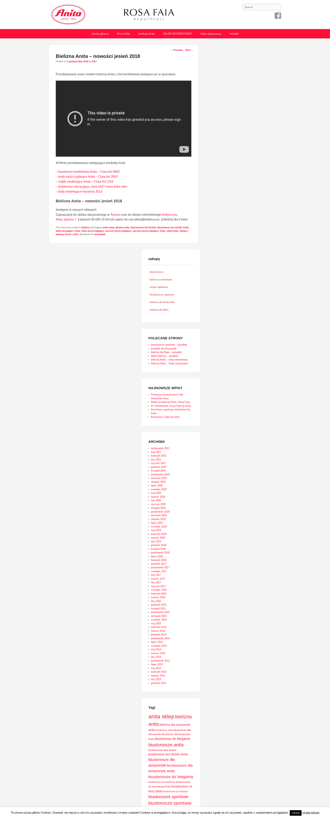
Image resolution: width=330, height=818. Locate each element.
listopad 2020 (158, 470)
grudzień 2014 (158, 634)
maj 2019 (156, 530)
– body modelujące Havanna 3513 (79, 191)
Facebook (278, 15)
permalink (100, 234)
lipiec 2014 (157, 642)
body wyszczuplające (92, 231)
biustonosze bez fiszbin (143, 227)
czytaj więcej (310, 812)
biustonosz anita (164, 730)
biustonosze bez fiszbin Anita (173, 227)
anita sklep (108, 227)
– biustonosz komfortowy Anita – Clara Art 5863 (88, 171)
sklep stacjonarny (210, 33)
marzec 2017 (158, 578)
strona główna (100, 33)
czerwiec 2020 (159, 489)
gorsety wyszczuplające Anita (149, 231)
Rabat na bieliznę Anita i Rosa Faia (170, 402)
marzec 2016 (158, 597)
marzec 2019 (158, 537)
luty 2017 (156, 582)
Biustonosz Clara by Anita (165, 416)
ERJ (94, 61)
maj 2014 (156, 649)
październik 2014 (160, 638)
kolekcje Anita (146, 33)
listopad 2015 (158, 608)
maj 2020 (156, 493)
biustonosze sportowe (168, 796)
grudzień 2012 (158, 683)
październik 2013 (160, 660)
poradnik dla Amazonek (164, 348)
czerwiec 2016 (159, 589)
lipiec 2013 (157, 664)
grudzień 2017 (158, 563)
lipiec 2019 (157, 522)
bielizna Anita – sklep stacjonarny (169, 363)
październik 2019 (160, 511)
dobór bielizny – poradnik (164, 356)
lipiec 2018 (157, 556)
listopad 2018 (158, 548)
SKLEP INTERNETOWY (177, 33)
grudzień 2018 (158, 545)
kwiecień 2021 (159, 455)
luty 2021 (156, 459)
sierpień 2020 (158, 481)
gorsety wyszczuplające (119, 231)
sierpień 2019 (158, 519)
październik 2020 (160, 474)
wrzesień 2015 (159, 616)
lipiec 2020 (157, 485)
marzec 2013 (158, 675)
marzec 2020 (158, 496)
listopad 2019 (158, 507)
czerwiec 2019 (159, 526)
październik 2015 (160, 612)
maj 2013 (156, 668)
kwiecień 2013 (159, 671)
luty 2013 (156, 679)
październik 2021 (160, 448)
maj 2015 (156, 623)
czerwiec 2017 (159, 571)
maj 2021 (156, 452)
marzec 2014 (158, 653)
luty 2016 (156, 601)
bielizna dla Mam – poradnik (166, 352)
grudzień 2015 (158, 604)
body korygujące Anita (68, 231)
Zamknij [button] (295, 813)
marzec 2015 (158, 630)
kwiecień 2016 (159, 593)
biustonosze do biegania (170, 776)
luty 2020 (156, 500)
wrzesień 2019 (159, 515)
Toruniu (115, 214)
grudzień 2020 (158, 467)
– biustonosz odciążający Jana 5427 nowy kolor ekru (91, 186)
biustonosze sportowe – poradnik (169, 344)
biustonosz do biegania (172, 739)
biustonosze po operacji (175, 791)
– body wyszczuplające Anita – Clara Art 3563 (87, 176)
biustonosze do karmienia (161, 782)
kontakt (234, 33)
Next (189, 50)
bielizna (85, 227)
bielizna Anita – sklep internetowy (169, 359)
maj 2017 (156, 574)
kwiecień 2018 (159, 560)
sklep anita (172, 231)
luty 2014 (156, 656)
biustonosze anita (166, 744)
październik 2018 (160, 552)
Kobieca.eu (169, 214)
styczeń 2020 (158, 504)
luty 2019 (156, 541)
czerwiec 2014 (159, 645)
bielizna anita (123, 227)
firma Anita (123, 33)
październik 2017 (160, 567)
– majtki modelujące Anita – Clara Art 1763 (84, 181)
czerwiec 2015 (159, 619)
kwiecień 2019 (159, 534)
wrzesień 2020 (159, 478)
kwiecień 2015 (159, 627)
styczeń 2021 (158, 463)
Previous (177, 50)
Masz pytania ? (66, 219)
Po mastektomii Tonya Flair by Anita (171, 405)
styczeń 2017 (158, 586)
